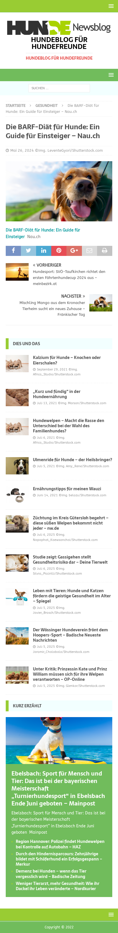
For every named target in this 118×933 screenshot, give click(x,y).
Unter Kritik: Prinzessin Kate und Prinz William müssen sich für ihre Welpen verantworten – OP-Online (70, 674)
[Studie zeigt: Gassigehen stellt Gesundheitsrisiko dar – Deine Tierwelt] (17, 563)
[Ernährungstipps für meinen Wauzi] (17, 494)
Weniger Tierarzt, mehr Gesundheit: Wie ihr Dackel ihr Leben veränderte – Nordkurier (57, 886)
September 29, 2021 (52, 369)
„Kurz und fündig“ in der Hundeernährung (56, 394)
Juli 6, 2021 (46, 438)
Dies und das (26, 344)
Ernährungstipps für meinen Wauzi (67, 489)
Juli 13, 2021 (47, 403)
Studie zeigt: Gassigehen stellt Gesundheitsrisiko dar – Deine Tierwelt (70, 559)
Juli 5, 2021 (46, 466)
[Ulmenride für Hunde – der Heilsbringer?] (17, 465)
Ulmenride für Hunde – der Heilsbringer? (72, 460)
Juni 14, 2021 (47, 495)
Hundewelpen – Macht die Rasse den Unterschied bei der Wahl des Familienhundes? (68, 425)
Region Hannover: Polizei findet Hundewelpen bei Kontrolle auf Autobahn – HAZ (60, 844)
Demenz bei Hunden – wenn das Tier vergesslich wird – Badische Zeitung (51, 873)
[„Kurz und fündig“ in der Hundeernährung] (17, 397)
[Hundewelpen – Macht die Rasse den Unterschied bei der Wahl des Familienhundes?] (17, 426)
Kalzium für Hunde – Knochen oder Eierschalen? (67, 360)
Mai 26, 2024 (22, 150)
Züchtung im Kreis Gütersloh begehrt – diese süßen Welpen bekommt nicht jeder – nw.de (71, 523)
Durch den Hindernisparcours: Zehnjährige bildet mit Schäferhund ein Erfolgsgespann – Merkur (59, 859)
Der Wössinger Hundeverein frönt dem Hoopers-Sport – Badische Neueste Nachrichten (70, 635)
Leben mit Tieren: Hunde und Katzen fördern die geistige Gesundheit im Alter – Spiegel (72, 596)
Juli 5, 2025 (46, 608)
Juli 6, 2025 (46, 535)
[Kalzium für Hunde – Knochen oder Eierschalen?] (17, 363)
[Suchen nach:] (59, 87)
